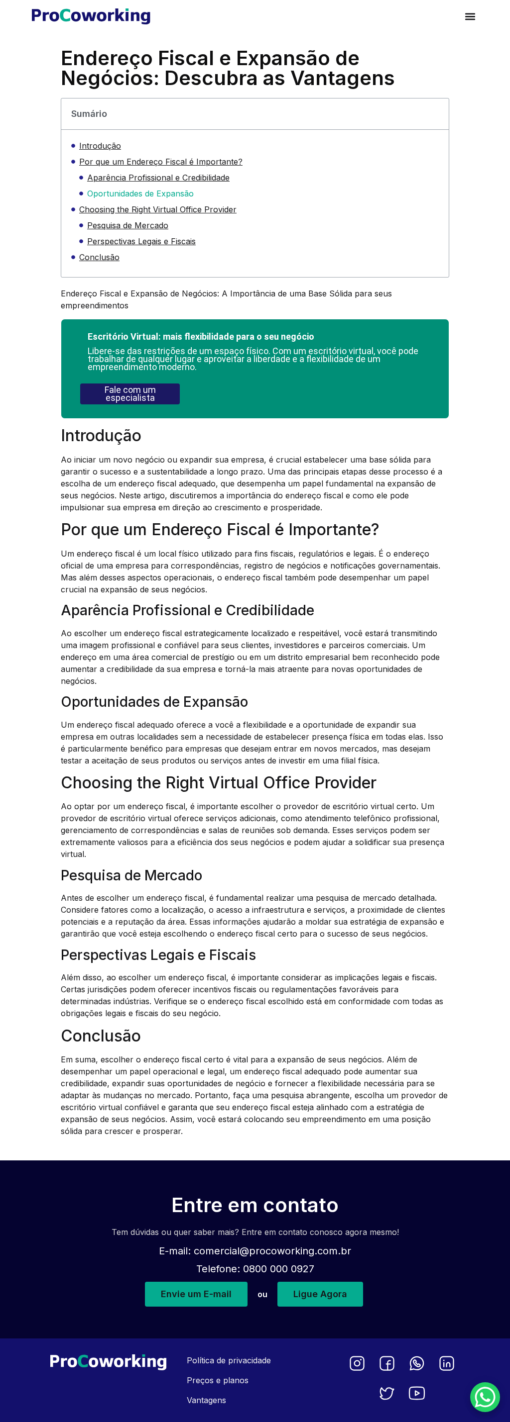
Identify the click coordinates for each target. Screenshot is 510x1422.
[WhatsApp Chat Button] (485, 1397)
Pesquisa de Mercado (127, 225)
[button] (470, 16)
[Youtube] (417, 1393)
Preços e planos (218, 1380)
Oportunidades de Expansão (140, 193)
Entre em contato (255, 1205)
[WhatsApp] (417, 1363)
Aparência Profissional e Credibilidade (158, 178)
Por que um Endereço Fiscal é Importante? (161, 162)
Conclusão (99, 257)
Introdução (100, 146)
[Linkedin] (447, 1363)
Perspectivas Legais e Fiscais (141, 241)
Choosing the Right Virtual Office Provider (158, 209)
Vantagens (206, 1400)
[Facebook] (387, 1363)
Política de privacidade (229, 1360)
